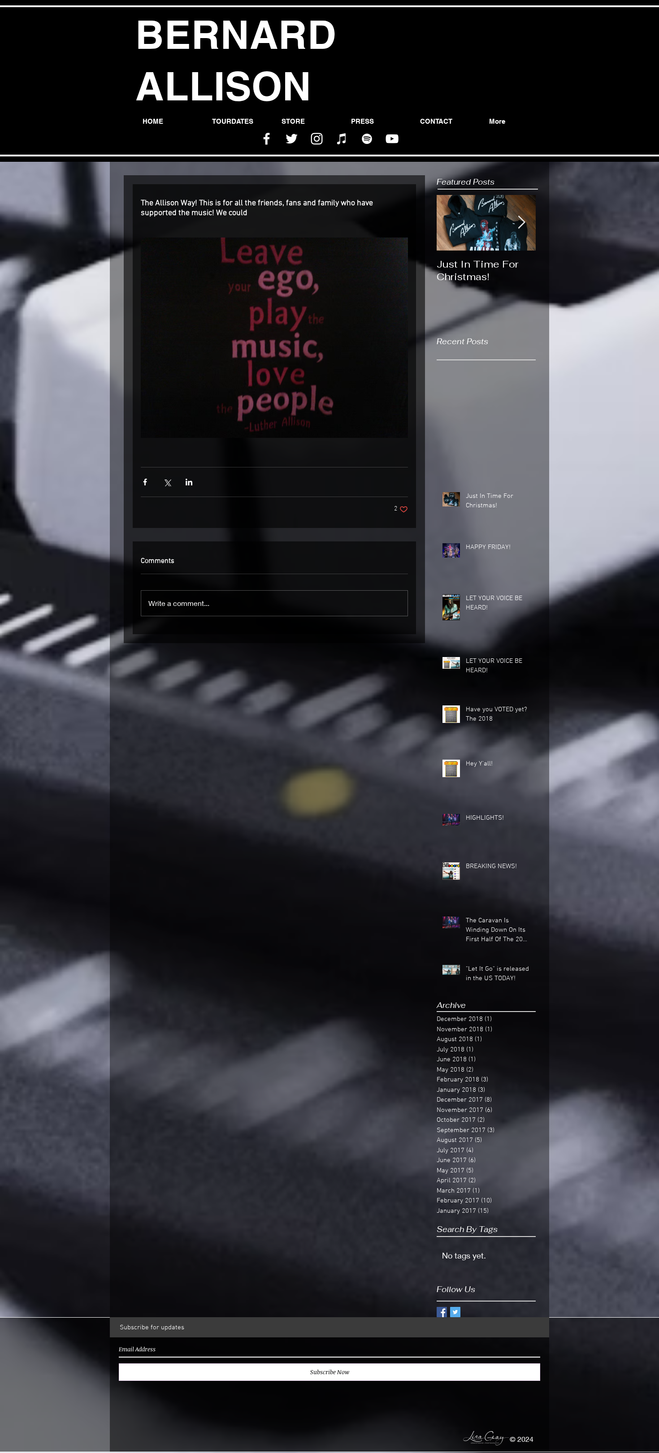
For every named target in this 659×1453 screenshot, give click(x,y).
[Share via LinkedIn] (189, 482)
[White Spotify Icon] (367, 139)
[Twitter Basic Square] (455, 1312)
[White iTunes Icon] (342, 139)
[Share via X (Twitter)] (167, 482)
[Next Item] (521, 223)
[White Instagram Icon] (317, 139)
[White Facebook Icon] (266, 139)
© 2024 (522, 1439)
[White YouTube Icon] (392, 139)
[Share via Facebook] (145, 482)
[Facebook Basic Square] (442, 1312)
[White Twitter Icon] (291, 139)
